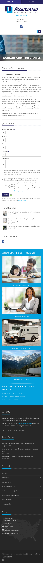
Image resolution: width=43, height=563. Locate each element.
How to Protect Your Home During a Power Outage (24, 213)
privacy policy (22, 201)
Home (3, 430)
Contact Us (5, 478)
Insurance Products (8, 486)
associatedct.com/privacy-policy (13, 191)
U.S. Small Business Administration (13, 397)
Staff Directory (6, 500)
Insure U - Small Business (10, 400)
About (9, 430)
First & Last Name (8, 129)
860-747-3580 (8, 527)
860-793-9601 (8, 524)
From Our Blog (9, 207)
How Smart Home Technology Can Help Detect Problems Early (22, 221)
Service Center (7, 482)
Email (4, 136)
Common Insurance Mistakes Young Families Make (24, 227)
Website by (7, 556)
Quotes (10, 2)
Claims (32, 2)
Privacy (29, 554)
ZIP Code (5, 151)
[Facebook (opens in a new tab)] (21, 26)
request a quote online (25, 423)
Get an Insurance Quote (10, 491)
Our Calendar (6, 504)
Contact (15, 430)
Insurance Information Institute (12, 393)
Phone (4, 144)
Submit (5, 195)
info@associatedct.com (11, 530)
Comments (5, 159)
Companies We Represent (10, 495)
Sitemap (21, 430)
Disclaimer (37, 554)
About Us (5, 473)
